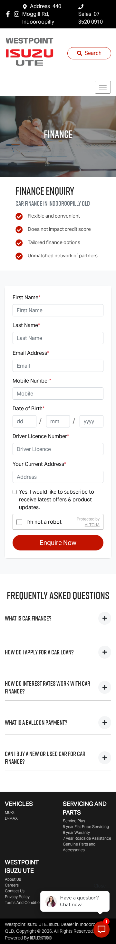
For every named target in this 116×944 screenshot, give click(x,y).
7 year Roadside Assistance (87, 838)
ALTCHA (92, 524)
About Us (13, 879)
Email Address (31, 353)
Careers (12, 885)
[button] (103, 87)
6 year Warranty (76, 832)
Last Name (26, 325)
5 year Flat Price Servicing (86, 826)
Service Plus (74, 820)
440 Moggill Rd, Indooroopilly (41, 14)
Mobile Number (32, 380)
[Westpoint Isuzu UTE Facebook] (9, 14)
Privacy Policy (17, 896)
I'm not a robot (44, 521)
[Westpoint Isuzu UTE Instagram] (18, 14)
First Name (26, 297)
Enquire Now (58, 543)
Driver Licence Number (41, 436)
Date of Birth (28, 408)
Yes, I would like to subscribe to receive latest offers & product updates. (56, 499)
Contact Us (14, 890)
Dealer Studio (41, 938)
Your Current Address (39, 464)
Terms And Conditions (24, 902)
